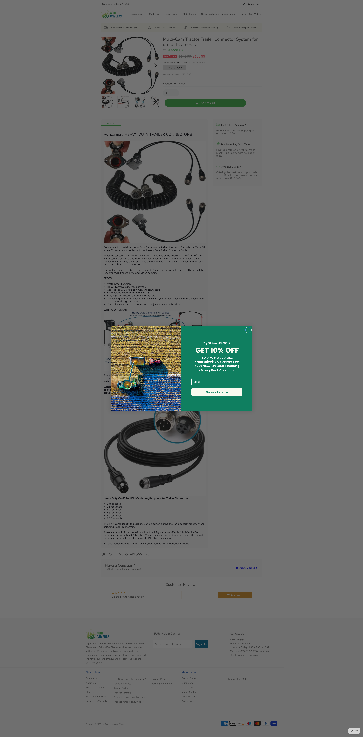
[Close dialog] (248, 330)
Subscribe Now (217, 392)
